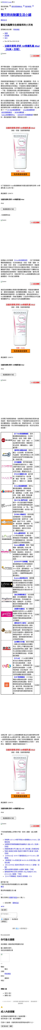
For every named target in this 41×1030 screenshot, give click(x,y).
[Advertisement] (20, 240)
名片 (6, 38)
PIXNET (9, 1001)
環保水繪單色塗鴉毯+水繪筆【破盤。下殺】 (19, 869)
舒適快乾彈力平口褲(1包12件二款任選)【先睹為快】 (22, 849)
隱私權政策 (34, 1001)
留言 (15, 897)
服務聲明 (20, 1003)
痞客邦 (11, 897)
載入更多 (4, 910)
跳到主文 (4, 20)
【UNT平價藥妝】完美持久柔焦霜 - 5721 (18, 876)
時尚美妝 (16, 29)
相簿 (6, 33)
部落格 (7, 35)
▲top (2, 906)
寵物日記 (16, 903)
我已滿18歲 (5, 1026)
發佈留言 (4, 921)
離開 (11, 1026)
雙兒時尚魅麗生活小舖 (16, 14)
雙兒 (2, 886)
